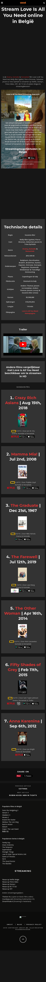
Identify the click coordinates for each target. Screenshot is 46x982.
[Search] (44, 3)
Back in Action (7, 824)
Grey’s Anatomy (8, 845)
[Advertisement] (23, 50)
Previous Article (23, 786)
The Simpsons (7, 847)
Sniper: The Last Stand (10, 829)
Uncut (10, 924)
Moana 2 (5, 817)
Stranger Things (8, 852)
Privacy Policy (34, 924)
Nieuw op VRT (7, 889)
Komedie (16, 77)
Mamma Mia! (24, 454)
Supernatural (6, 849)
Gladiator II (6, 815)
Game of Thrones (8, 857)
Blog (19, 924)
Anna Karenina (24, 721)
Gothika (23, 789)
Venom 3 (5, 813)
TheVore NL (6, 897)
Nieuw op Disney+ (9, 884)
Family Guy (6, 842)
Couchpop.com (7, 899)
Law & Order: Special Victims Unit (14, 854)
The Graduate (24, 505)
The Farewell (24, 556)
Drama (9, 77)
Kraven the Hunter (8, 820)
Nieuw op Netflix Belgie (10, 879)
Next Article (23, 792)
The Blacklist (6, 864)
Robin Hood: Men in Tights (23, 795)
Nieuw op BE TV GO (9, 886)
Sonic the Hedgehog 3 (10, 810)
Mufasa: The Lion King (10, 822)
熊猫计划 (5, 831)
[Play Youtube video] (23, 344)
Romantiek (25, 77)
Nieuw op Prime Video (10, 882)
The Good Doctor (8, 861)
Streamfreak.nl (7, 901)
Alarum (4, 827)
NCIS (4, 859)
